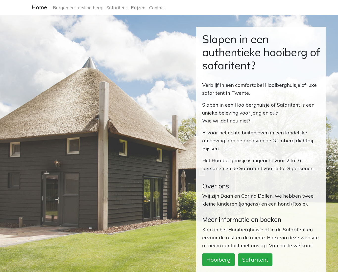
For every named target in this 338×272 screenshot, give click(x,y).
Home (39, 7)
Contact (157, 7)
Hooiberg (218, 259)
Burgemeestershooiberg (77, 7)
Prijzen (138, 7)
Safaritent (116, 7)
